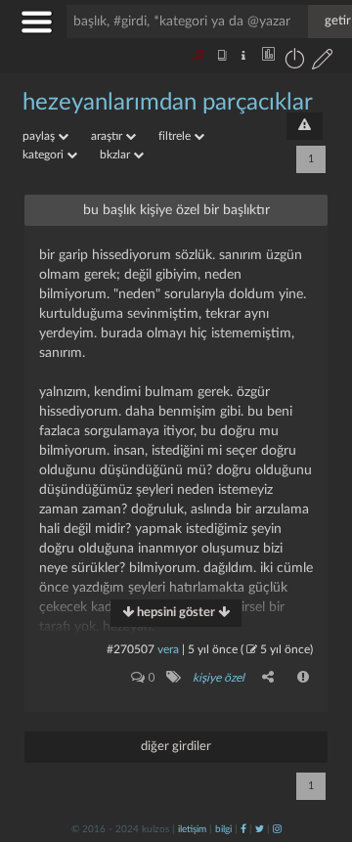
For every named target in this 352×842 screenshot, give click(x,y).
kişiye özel (218, 678)
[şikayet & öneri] (304, 126)
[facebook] (243, 829)
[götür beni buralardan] (317, 742)
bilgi (223, 829)
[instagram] (277, 829)
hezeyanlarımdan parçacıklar (167, 102)
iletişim (192, 829)
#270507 (130, 649)
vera (168, 649)
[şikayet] (304, 676)
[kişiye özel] (172, 676)
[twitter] (259, 829)
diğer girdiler (176, 746)
